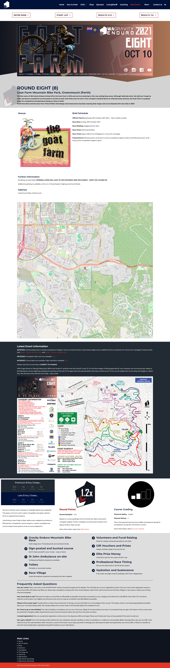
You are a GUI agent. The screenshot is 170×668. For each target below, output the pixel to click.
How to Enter (72, 5)
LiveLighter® (112, 5)
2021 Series (85, 529)
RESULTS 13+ (147, 15)
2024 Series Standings (26, 659)
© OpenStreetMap (148, 337)
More (147, 5)
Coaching (124, 5)
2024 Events (22, 657)
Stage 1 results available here (31, 352)
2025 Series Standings (26, 661)
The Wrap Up (23, 652)
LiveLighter (22, 650)
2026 (82, 5)
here (53, 356)
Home (61, 5)
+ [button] (150, 331)
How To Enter (23, 643)
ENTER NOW (20, 15)
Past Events (135, 5)
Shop (91, 5)
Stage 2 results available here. (56, 352)
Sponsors (100, 5)
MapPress (142, 337)
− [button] (150, 334)
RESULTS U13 (105, 15)
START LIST (62, 15)
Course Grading (138, 529)
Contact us (157, 5)
